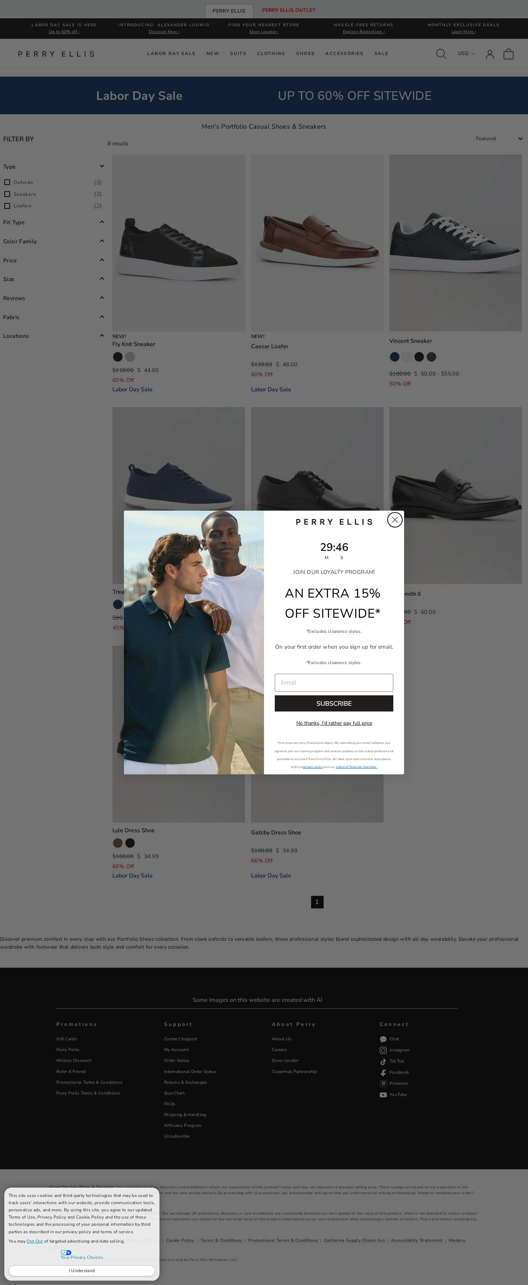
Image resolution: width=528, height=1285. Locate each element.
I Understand (82, 1271)
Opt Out (35, 1241)
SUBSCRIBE (334, 703)
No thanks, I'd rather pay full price (334, 723)
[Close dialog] (395, 519)
